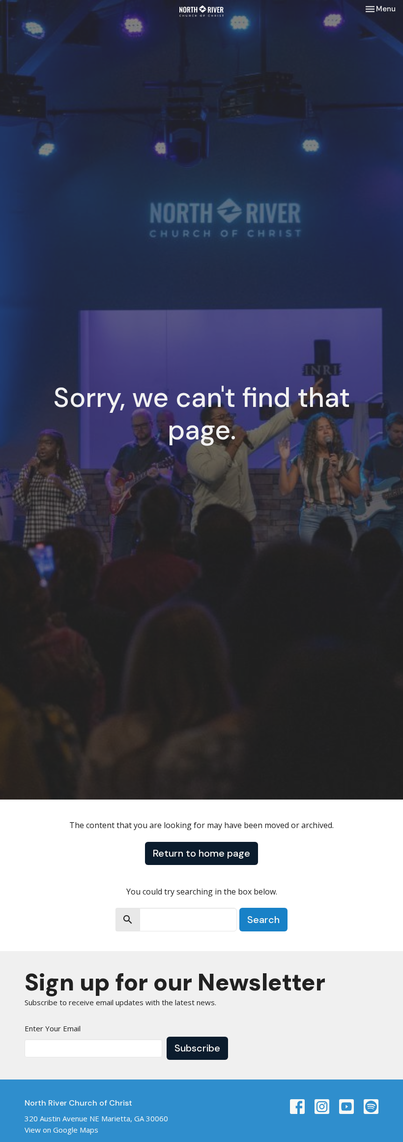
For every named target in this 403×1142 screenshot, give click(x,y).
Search (263, 919)
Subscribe (197, 1048)
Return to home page (201, 853)
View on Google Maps (61, 1130)
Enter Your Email (53, 1028)
